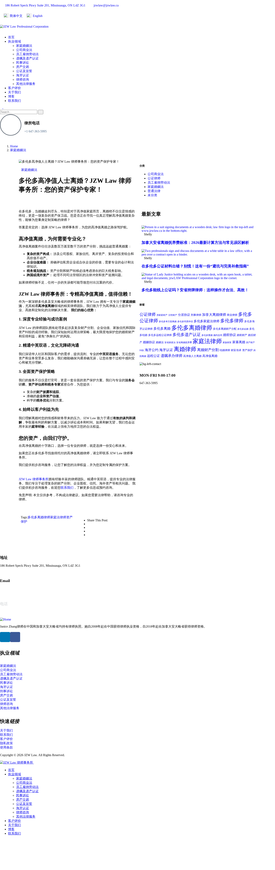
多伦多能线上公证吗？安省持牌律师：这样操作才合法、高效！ (195, 290)
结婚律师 (225, 350)
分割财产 (172, 315)
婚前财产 (242, 335)
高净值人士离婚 (192, 356)
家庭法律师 (58, 517)
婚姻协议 (149, 342)
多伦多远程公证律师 (160, 335)
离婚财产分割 (208, 350)
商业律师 (232, 314)
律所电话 (32, 123)
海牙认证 (166, 350)
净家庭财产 (161, 315)
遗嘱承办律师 (171, 356)
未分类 (152, 195)
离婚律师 (185, 349)
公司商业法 (156, 174)
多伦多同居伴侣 (185, 321)
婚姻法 (160, 342)
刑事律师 (196, 314)
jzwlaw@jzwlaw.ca (12, 588)
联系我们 (67, 487)
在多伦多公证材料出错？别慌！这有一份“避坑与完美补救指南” (195, 266)
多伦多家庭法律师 (206, 321)
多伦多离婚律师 (39, 517)
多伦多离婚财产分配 (225, 328)
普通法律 (154, 191)
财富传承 (236, 350)
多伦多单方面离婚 (168, 321)
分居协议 (184, 314)
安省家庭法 (170, 342)
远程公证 (153, 356)
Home (14, 146)
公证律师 (154, 178)
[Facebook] (15, 637)
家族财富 (227, 342)
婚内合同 (217, 335)
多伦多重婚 (207, 335)
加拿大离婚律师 (214, 315)
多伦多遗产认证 (187, 334)
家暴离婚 (238, 342)
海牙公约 (151, 350)
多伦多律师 (231, 320)
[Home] (5, 619)
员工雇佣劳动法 (159, 182)
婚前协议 (229, 335)
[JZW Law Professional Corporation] (24, 26)
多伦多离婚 (162, 329)
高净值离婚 (209, 356)
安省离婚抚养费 (184, 342)
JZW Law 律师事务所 (34, 479)
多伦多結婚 (242, 329)
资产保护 (247, 350)
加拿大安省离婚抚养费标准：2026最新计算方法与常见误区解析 (195, 242)
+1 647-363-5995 (35, 131)
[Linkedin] (5, 637)
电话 (4, 604)
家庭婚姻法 (18, 150)
